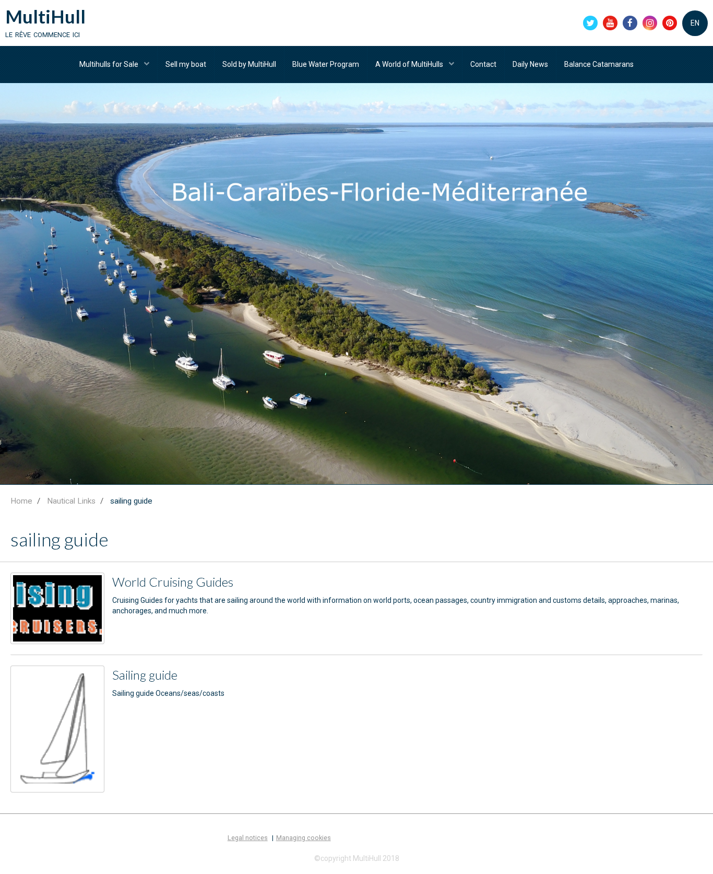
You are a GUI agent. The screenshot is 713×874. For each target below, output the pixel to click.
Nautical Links (71, 501)
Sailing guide (144, 674)
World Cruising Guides (172, 581)
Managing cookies (303, 838)
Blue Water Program (325, 64)
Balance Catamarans (599, 64)
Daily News (530, 64)
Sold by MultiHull (249, 64)
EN (695, 23)
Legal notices (248, 838)
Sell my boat (185, 64)
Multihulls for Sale (109, 64)
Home (21, 501)
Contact (483, 64)
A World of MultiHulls (410, 64)
